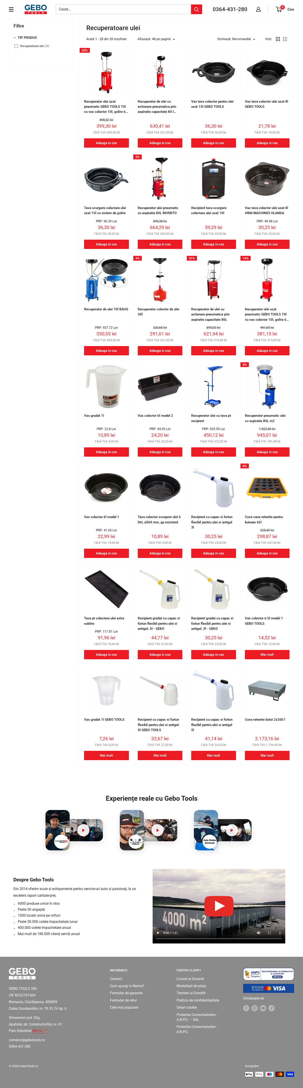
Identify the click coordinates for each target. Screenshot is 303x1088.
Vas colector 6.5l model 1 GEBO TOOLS (264, 620)
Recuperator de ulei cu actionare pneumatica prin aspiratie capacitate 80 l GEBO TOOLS (157, 107)
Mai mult (267, 655)
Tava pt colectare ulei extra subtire (104, 620)
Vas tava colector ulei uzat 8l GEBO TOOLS (266, 104)
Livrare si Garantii (190, 979)
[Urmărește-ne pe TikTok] (271, 1008)
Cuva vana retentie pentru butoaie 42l (264, 519)
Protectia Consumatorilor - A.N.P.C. (197, 1029)
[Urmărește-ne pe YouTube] (263, 1008)
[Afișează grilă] (278, 39)
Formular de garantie (126, 993)
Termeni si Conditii (191, 993)
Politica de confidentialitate (198, 1000)
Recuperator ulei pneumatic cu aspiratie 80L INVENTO (158, 210)
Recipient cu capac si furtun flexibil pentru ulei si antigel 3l (211, 522)
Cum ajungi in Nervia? (127, 986)
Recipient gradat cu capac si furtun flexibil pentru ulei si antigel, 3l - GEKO (212, 623)
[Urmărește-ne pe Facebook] (246, 1008)
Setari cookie (187, 1007)
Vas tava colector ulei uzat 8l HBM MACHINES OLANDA (266, 210)
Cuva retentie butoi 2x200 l (265, 720)
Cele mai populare (124, 1007)
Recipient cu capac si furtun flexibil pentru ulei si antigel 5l (211, 725)
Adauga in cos (106, 143)
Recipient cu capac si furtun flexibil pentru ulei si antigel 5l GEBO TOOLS (158, 725)
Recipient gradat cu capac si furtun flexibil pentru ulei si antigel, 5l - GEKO (159, 623)
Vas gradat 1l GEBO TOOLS (104, 720)
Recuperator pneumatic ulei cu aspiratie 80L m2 (265, 418)
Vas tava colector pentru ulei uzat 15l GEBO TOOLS (212, 104)
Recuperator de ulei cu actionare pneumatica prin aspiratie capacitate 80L (210, 314)
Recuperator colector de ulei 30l (158, 311)
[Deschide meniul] (11, 9)
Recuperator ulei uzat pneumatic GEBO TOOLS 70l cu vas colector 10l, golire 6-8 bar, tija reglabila (266, 314)
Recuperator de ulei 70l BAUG (106, 309)
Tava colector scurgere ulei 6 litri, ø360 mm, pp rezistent (159, 519)
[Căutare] (196, 9)
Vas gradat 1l (94, 416)
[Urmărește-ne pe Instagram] (255, 1008)
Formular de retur (123, 1000)
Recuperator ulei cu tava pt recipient (211, 418)
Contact (116, 979)
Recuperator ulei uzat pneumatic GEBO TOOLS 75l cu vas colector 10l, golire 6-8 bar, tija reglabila (105, 107)
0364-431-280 (230, 9)
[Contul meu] (258, 9)
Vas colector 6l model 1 (101, 517)
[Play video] (83, 830)
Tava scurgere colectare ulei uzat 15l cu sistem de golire (105, 210)
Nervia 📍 (40, 1031)
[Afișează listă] (285, 39)
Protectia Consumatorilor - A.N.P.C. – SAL (197, 1017)
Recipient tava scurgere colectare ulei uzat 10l (208, 210)
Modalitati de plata (191, 986)
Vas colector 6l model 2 (155, 416)
